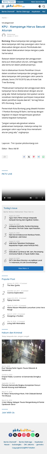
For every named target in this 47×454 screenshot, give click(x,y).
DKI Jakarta (29, 445)
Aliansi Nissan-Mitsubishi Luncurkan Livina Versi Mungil (26, 308)
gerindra (39, 445)
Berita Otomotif (10, 442)
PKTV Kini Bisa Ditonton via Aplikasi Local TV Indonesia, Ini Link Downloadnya (25, 261)
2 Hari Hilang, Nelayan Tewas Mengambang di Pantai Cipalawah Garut (23, 403)
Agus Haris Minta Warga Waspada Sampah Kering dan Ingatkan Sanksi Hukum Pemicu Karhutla (23, 219)
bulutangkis (16, 445)
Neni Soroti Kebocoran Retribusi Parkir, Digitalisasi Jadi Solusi (24, 236)
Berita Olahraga (25, 442)
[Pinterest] (19, 435)
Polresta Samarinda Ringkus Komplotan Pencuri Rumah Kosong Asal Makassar (21, 386)
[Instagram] (24, 435)
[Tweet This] (29, 157)
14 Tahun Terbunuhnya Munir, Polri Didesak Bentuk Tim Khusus (22, 395)
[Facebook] (10, 435)
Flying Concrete (13, 300)
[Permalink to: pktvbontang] (4, 35)
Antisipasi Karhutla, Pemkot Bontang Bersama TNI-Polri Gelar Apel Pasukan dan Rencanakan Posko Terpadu (24, 227)
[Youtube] (28, 435)
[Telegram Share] (38, 157)
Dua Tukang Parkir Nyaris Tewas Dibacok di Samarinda (19, 369)
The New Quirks (13, 285)
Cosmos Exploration (15, 293)
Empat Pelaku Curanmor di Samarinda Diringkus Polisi (21, 378)
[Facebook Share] (24, 157)
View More (22, 268)
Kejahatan (39, 442)
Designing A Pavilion (15, 316)
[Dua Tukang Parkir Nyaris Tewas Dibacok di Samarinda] (23, 352)
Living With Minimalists (16, 323)
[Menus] (3, 6)
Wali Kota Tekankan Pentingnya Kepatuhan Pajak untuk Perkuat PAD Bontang (23, 244)
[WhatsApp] (33, 435)
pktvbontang (11, 34)
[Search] (43, 6)
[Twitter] (15, 435)
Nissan (7, 445)
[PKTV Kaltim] (15, 6)
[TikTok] (37, 435)
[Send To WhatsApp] (43, 157)
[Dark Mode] (39, 6)
